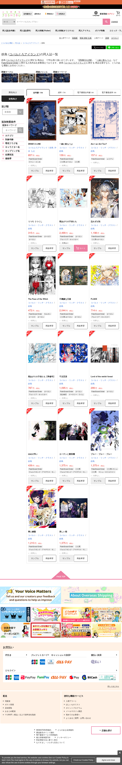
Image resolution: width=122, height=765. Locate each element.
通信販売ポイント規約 (45, 732)
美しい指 (63, 531)
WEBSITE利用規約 (43, 730)
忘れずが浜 (95, 221)
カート (82, 248)
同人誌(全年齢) (8, 30)
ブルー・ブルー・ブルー (101, 454)
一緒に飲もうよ (104, 59)
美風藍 (75, 38)
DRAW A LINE (85, 59)
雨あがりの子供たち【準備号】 (41, 376)
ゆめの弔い (33, 454)
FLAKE (94, 298)
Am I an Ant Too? (99, 143)
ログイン (110, 13)
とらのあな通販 (7, 43)
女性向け (61, 13)
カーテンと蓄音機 (67, 454)
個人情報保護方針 (43, 737)
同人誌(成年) (25, 30)
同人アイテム (84, 30)
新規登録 (103, 13)
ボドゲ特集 (100, 30)
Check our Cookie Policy (83, 760)
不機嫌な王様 (65, 298)
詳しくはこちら (113, 686)
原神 (107, 38)
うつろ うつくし (35, 221)
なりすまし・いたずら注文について (50, 742)
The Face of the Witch (38, 298)
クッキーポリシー (64, 737)
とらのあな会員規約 (66, 730)
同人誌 (17, 43)
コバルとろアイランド (24, 54)
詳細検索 (114, 21)
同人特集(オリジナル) (64, 30)
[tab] (61, 92)
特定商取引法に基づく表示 (47, 740)
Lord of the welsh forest (102, 376)
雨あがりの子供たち (68, 221)
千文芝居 (63, 376)
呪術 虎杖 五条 (86, 38)
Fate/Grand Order (9, 62)
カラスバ (114, 38)
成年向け (37, 13)
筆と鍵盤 (32, 531)
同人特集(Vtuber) (43, 30)
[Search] (20, 130)
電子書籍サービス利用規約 (47, 734)
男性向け (50, 13)
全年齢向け (28, 13)
